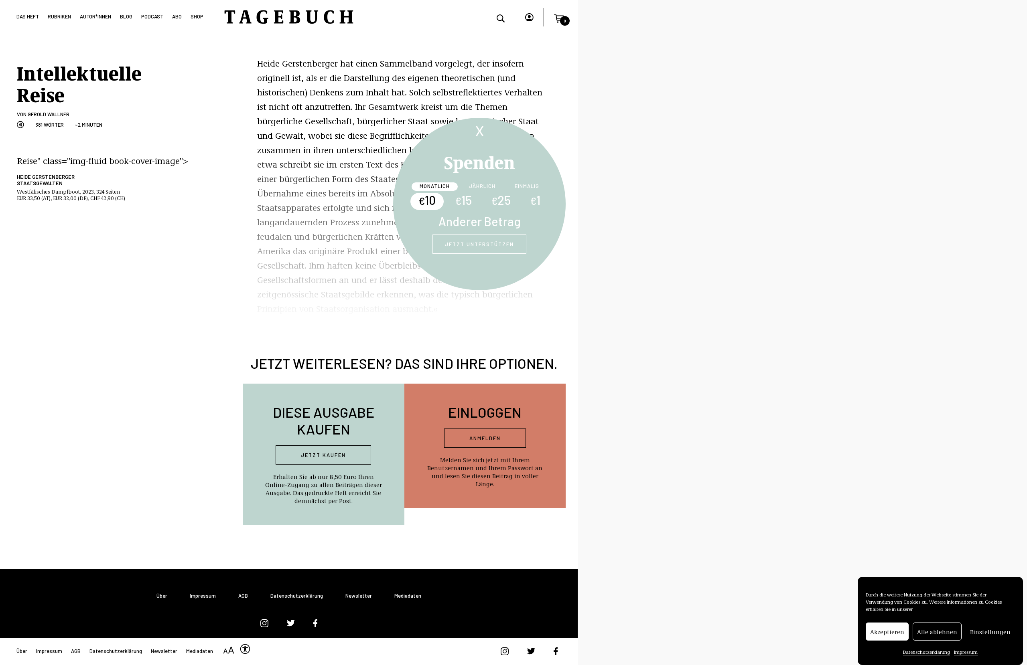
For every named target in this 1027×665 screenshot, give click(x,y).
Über (161, 595)
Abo (177, 16)
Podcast (152, 16)
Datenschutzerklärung (926, 652)
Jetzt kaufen (323, 455)
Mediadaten (407, 595)
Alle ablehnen (937, 632)
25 (501, 200)
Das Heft (27, 16)
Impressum (966, 652)
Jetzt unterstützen (479, 244)
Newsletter (358, 595)
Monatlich (435, 186)
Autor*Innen (95, 16)
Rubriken (59, 16)
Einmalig (527, 186)
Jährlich (482, 186)
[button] (559, 17)
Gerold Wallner (48, 114)
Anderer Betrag (479, 221)
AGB (243, 595)
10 (427, 200)
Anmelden (485, 438)
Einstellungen (990, 632)
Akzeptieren (887, 632)
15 (463, 200)
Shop (197, 16)
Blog (126, 16)
